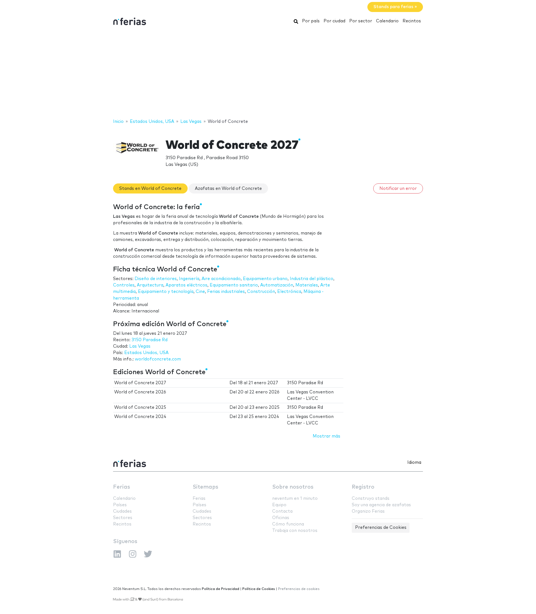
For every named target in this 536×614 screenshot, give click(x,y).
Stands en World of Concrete (150, 189)
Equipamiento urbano (265, 279)
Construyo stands (370, 498)
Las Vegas (139, 346)
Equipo (279, 505)
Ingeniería (189, 279)
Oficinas (280, 518)
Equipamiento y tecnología (165, 292)
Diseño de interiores (156, 279)
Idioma (414, 462)
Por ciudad (334, 21)
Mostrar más (326, 436)
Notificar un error (398, 189)
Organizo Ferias (368, 511)
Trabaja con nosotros (294, 531)
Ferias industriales (226, 292)
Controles (124, 285)
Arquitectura (150, 285)
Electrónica (289, 292)
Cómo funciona (288, 524)
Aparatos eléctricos (186, 285)
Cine (200, 292)
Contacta (282, 511)
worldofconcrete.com (158, 359)
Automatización (276, 285)
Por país (311, 21)
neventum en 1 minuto (295, 498)
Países (120, 505)
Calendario (387, 21)
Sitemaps (205, 487)
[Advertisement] (268, 73)
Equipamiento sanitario (234, 285)
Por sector (360, 21)
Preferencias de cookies (299, 589)
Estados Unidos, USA (146, 353)
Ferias (121, 487)
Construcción (261, 292)
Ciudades (122, 511)
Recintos (412, 21)
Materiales (306, 285)
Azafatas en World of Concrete (228, 189)
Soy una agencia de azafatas (381, 505)
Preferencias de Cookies (380, 527)
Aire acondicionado (221, 279)
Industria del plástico (311, 279)
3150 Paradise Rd (149, 340)
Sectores (122, 518)
